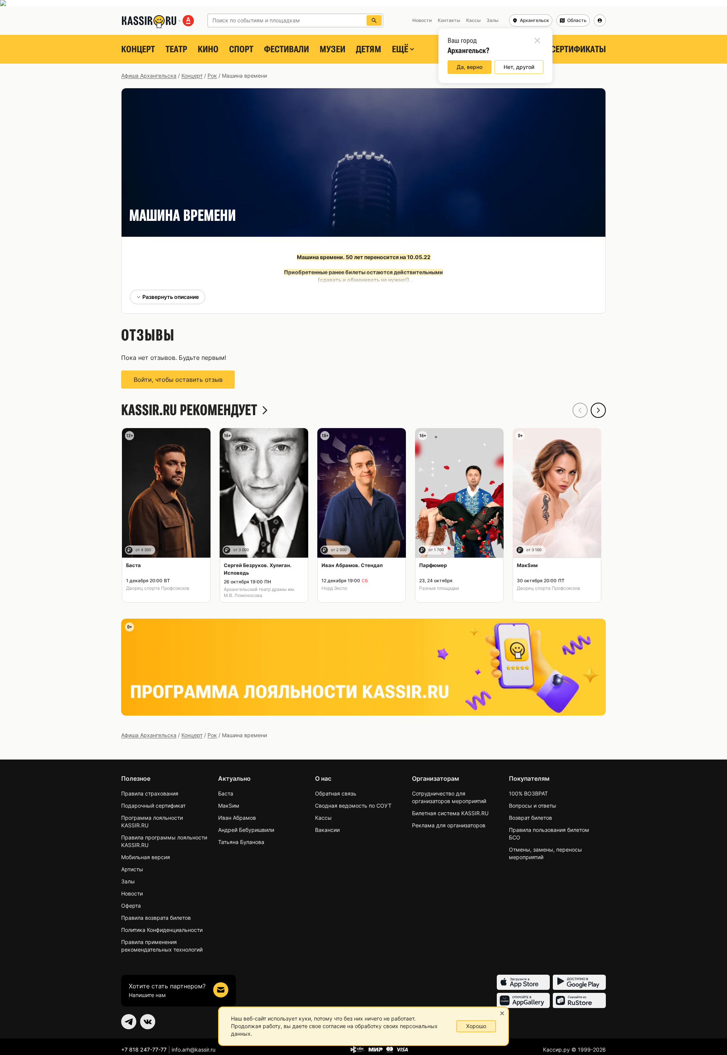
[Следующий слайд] (598, 410)
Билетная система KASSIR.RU (450, 813)
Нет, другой (519, 67)
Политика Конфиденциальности (162, 930)
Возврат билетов (530, 817)
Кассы (323, 817)
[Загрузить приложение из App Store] (523, 982)
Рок (212, 75)
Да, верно (469, 67)
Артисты (132, 869)
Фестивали (286, 49)
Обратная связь (335, 793)
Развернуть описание (170, 297)
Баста (225, 793)
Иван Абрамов (237, 817)
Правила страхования (149, 793)
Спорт (241, 49)
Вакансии (327, 830)
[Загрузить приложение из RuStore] (579, 1000)
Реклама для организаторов (448, 825)
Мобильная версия (145, 857)
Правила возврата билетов (156, 917)
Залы (128, 881)
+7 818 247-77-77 (144, 1049)
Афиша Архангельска (148, 75)
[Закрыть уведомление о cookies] (502, 1013)
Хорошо (476, 1026)
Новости (132, 893)
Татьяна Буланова (241, 842)
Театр (176, 49)
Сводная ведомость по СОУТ (353, 805)
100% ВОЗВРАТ (528, 793)
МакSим (228, 805)
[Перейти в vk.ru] (147, 1021)
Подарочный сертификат (153, 805)
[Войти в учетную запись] (600, 20)
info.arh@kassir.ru (193, 1049)
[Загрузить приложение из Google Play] (579, 982)
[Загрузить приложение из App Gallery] (523, 1000)
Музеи (332, 49)
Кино (208, 49)
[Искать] (374, 20)
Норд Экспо (334, 588)
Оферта (131, 905)
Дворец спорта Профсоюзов (157, 588)
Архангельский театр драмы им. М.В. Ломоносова (259, 592)
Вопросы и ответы (532, 805)
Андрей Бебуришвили (246, 830)
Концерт (138, 49)
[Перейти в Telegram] (128, 1021)
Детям (368, 49)
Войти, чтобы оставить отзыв (178, 379)
